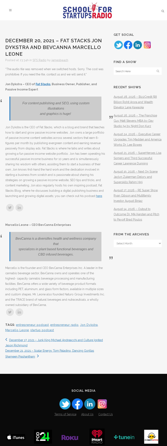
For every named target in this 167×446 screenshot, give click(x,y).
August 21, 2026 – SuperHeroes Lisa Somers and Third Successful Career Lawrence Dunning (137, 158)
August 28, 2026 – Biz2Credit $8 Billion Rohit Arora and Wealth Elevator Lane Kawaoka (135, 102)
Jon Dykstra (89, 324)
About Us (87, 414)
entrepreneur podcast (32, 324)
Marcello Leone (17, 330)
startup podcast (42, 330)
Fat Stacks (43, 84)
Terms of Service (65, 414)
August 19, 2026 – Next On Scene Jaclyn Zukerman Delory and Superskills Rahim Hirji (136, 177)
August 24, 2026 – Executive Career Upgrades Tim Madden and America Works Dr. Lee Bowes (138, 139)
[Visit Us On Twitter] (118, 48)
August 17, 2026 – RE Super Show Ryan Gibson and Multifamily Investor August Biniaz (136, 195)
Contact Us (105, 414)
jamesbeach (60, 60)
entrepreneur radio (64, 324)
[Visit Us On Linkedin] (137, 48)
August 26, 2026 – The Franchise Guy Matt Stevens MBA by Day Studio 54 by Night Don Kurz (135, 121)
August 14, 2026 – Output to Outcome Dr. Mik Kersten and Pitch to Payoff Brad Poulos (136, 214)
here (99, 196)
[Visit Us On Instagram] (147, 48)
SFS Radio (39, 60)
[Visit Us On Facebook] (128, 48)
